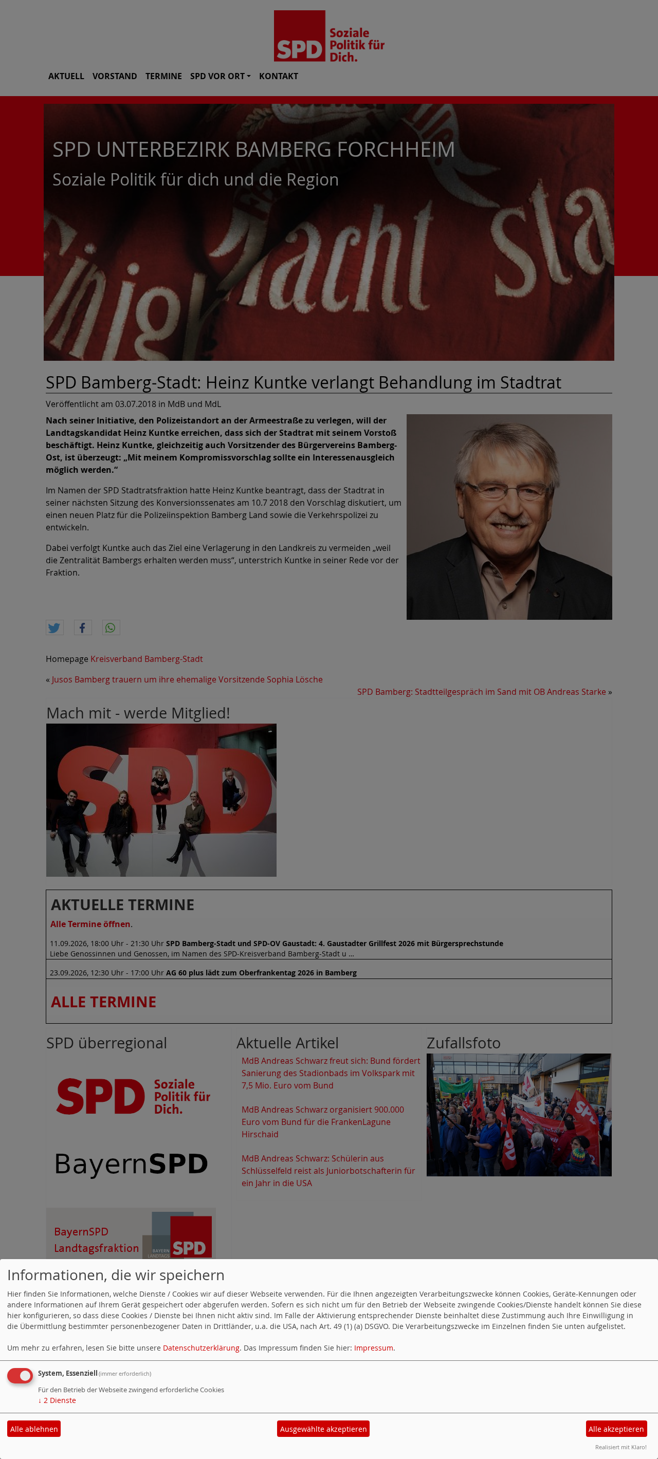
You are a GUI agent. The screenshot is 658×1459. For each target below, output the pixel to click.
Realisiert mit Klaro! (621, 1447)
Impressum (373, 1348)
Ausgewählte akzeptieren (323, 1429)
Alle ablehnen (34, 1429)
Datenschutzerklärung (201, 1348)
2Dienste (57, 1400)
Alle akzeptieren (616, 1429)
